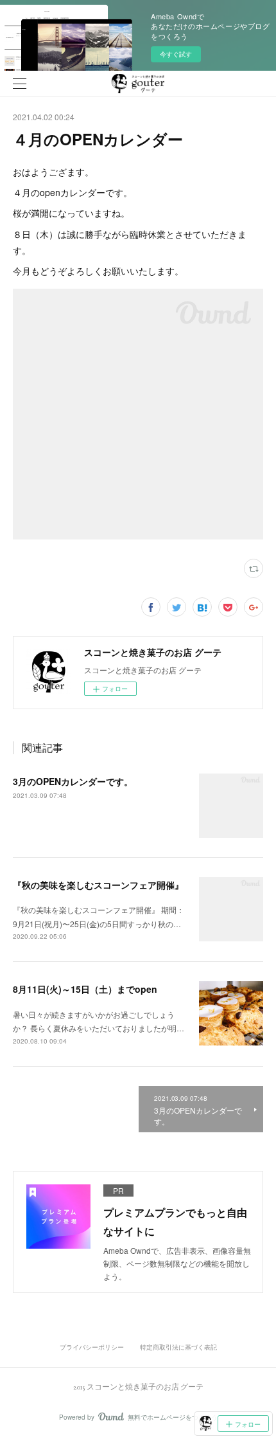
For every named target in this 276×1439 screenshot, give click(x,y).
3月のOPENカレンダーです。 (73, 781)
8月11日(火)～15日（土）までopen (85, 988)
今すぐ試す (176, 54)
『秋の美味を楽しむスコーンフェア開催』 (98, 884)
